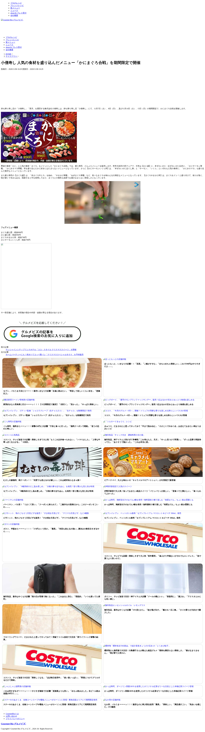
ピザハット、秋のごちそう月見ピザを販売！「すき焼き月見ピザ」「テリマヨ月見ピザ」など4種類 (45, 518)
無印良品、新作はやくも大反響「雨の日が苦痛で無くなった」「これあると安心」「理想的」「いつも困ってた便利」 (51, 597)
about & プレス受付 (18, 13)
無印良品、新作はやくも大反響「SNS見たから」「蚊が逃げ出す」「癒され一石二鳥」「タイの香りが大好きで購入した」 (152, 611)
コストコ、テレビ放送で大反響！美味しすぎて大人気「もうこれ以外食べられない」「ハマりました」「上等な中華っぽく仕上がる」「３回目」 (51, 441)
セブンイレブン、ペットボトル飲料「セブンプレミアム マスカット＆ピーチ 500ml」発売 (142, 518)
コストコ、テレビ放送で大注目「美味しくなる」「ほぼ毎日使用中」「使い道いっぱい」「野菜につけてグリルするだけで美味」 (51, 679)
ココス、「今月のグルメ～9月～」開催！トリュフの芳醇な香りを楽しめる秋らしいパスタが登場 (145, 415)
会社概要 (14, 15)
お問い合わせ (11, 716)
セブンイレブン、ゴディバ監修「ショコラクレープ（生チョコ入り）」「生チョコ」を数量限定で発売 (47, 415)
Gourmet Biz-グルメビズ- (13, 724)
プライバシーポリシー (15, 719)
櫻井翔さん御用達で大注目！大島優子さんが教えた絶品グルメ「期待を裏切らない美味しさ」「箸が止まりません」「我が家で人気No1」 (151, 651)
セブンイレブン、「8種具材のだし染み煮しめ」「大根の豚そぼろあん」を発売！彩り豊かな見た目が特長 (48, 491)
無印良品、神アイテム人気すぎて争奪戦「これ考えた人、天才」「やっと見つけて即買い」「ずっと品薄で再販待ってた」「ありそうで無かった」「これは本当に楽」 (152, 441)
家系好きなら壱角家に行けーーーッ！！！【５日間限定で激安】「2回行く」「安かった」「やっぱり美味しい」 (51, 404)
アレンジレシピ (17, 6)
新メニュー (15, 8)
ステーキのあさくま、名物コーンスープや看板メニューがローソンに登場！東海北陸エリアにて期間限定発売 (49, 704)
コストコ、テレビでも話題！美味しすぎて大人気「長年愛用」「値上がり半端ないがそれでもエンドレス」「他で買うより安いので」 (152, 557)
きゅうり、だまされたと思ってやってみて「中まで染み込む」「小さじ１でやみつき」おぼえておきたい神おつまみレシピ (152, 427)
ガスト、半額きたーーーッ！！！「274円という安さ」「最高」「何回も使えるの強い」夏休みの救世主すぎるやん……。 (51, 530)
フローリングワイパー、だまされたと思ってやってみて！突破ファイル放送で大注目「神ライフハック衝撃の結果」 (50, 638)
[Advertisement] (44, 28)
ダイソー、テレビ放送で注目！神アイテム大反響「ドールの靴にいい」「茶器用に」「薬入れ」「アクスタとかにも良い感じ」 (152, 597)
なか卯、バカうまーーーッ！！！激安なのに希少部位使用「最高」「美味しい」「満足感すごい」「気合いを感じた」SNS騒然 (152, 705)
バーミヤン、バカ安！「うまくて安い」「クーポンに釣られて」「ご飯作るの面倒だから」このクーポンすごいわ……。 (50, 505)
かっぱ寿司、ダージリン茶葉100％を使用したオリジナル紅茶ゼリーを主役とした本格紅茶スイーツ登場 (148, 691)
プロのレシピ (16, 3)
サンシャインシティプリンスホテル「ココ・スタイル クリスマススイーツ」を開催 (41, 350)
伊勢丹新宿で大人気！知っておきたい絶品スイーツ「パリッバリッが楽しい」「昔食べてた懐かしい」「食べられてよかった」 (152, 492)
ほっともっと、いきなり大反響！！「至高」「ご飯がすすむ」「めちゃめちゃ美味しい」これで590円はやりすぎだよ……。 (152, 365)
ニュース (14, 10)
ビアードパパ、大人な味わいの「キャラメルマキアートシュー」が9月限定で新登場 (139, 480)
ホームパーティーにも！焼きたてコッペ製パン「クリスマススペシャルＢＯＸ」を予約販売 (45, 355)
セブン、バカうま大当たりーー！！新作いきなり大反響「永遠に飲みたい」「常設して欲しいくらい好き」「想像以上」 (51, 392)
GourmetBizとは (12, 714)
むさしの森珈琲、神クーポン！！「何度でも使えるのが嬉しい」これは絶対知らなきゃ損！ (42, 480)
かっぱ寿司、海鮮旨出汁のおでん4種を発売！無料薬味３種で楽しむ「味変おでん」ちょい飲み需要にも (148, 504)
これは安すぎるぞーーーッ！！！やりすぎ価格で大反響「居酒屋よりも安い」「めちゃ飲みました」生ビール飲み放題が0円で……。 (51, 692)
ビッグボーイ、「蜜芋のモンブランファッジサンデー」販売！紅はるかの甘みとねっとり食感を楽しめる (148, 404)
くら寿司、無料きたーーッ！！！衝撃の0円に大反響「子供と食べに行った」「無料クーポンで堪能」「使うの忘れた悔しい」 (51, 427)
